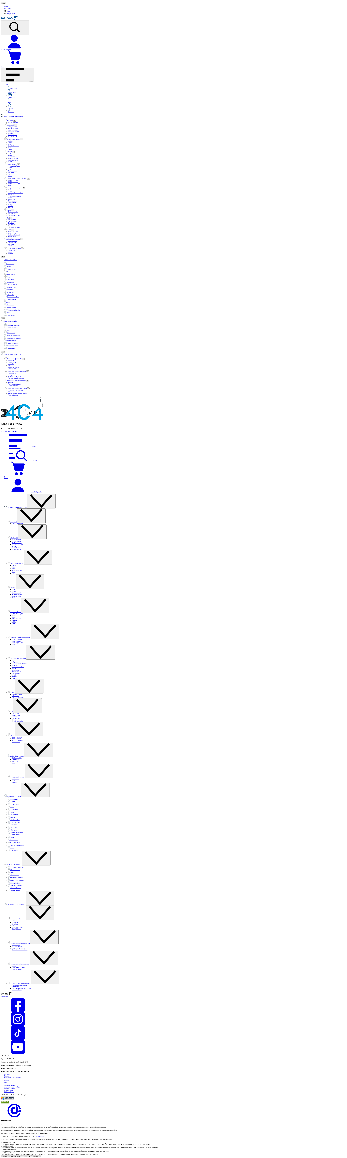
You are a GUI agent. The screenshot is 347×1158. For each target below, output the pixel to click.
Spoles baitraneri (12, 233)
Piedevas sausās (12, 171)
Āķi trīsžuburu (12, 224)
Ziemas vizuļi (12, 362)
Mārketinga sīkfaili (8, 1153)
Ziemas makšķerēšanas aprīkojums (17, 388)
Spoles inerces (12, 236)
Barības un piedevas (13, 367)
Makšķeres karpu (13, 128)
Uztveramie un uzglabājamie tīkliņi (17, 178)
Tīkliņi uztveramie (13, 180)
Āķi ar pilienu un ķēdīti (14, 384)
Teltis (8, 330)
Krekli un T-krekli (12, 287)
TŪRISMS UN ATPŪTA (10, 321)
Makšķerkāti (10, 125)
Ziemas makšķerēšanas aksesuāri (16, 380)
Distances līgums (9, 1092)
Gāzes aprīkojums (11, 340)
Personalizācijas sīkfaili (9, 1149)
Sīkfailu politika (8, 1090)
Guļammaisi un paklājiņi (14, 338)
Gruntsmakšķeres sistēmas (15, 193)
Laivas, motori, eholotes (14, 248)
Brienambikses (10, 264)
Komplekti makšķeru (14, 122)
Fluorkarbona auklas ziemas (16, 378)
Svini (9, 189)
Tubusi (10, 147)
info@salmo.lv (10, 13)
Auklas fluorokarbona (14, 215)
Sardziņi (10, 382)
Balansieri (11, 360)
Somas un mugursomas (13, 335)
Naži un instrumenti (12, 343)
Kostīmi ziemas (11, 269)
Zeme (9, 169)
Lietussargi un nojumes (13, 325)
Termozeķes (10, 292)
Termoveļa (10, 289)
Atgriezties (13, 431)
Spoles (9, 229)
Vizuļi (9, 153)
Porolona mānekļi (13, 158)
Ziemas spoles (12, 373)
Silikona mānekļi (13, 157)
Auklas (9, 210)
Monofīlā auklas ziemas (14, 376)
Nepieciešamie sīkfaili (9, 1142)
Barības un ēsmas (12, 164)
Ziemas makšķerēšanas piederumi (16, 371)
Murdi (9, 185)
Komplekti (10, 120)
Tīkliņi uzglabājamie (14, 183)
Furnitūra (10, 206)
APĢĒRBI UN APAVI (10, 260)
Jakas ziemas (10, 279)
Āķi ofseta (11, 223)
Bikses (8, 302)
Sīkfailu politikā (39, 1136)
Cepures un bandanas (13, 297)
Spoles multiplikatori (14, 235)
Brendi (6, 1082)
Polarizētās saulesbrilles (13, 310)
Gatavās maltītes (11, 348)
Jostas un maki (11, 315)
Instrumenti (11, 244)
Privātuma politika (9, 1088)
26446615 (9, 11)
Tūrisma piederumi (12, 346)
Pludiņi (10, 197)
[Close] (1, 1124)
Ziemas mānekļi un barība (14, 359)
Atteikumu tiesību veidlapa (12, 1087)
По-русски (7, 8)
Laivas (10, 252)
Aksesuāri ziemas (13, 395)
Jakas (8, 277)
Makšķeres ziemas (13, 375)
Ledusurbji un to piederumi (15, 390)
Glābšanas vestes (11, 307)
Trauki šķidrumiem (13, 146)
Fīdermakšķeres (12, 135)
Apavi (8, 272)
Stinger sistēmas (12, 201)
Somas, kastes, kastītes (13, 139)
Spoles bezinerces (13, 231)
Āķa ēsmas (11, 172)
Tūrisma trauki (11, 333)
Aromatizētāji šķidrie (14, 166)
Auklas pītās (11, 213)
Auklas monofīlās (13, 212)
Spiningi (10, 133)
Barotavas (11, 194)
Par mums (7, 1074)
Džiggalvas (11, 191)
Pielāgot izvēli (5, 1156)
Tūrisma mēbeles (11, 328)
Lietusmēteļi (10, 282)
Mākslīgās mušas (13, 160)
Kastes (10, 149)
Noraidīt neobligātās (16, 1156)
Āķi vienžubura (12, 221)
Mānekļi (9, 151)
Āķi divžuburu (12, 219)
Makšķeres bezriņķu (13, 131)
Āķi (8, 218)
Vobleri (10, 155)
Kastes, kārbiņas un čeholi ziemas (17, 393)
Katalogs (6, 1080)
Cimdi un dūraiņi (12, 284)
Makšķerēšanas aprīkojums (15, 188)
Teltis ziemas (11, 392)
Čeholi (10, 142)
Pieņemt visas (26, 1156)
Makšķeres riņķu (12, 127)
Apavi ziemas (11, 274)
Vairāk (6, 84)
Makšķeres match (13, 130)
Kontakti (6, 1076)
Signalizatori (11, 199)
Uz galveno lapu (5, 431)
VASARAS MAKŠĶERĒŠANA (13, 116)
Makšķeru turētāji (13, 241)
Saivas (10, 246)
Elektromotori (12, 250)
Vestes (8, 312)
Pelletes (10, 174)
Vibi (9, 365)
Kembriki (10, 207)
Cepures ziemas (11, 299)
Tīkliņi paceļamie (13, 182)
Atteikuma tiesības (9, 1085)
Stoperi (10, 204)
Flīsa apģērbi (10, 295)
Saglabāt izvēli (36, 1156)
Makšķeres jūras (12, 136)
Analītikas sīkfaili (8, 1146)
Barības (10, 167)
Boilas (10, 176)
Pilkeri (10, 161)
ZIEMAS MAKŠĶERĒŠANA (13, 354)
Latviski (3, 3)
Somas (10, 144)
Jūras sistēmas (12, 202)
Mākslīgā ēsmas (12, 368)
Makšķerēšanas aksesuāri (13, 239)
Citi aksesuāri (12, 242)
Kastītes (10, 141)
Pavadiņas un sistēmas (14, 196)
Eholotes (10, 253)
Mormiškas (11, 364)
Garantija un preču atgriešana (12, 1077)
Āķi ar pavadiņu (15, 227)
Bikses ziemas (10, 305)
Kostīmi (9, 266)
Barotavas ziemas (13, 385)
